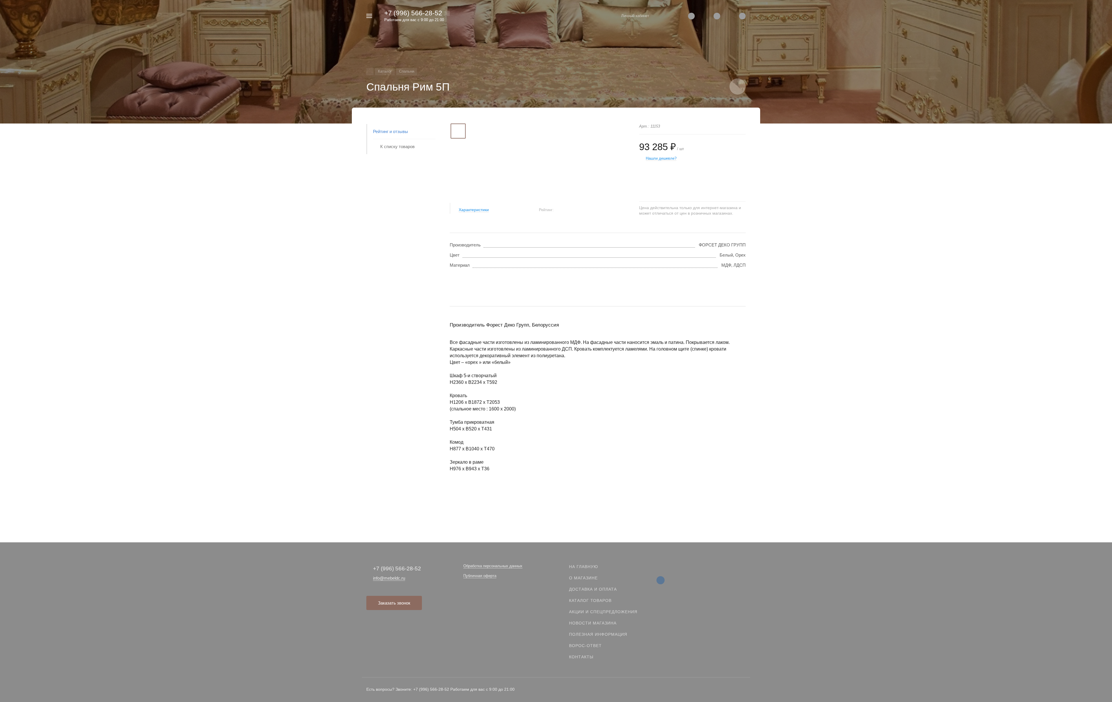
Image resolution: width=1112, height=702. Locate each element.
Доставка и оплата (593, 589)
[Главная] (370, 71)
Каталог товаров (590, 600)
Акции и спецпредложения (603, 611)
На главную (583, 566)
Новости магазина (593, 623)
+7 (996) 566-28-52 (413, 13)
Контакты (581, 657)
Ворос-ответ (585, 645)
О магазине (583, 578)
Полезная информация (598, 634)
